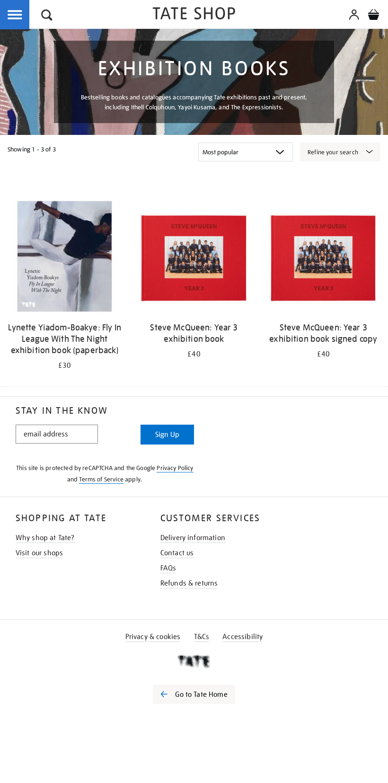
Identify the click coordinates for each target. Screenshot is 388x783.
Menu (15, 15)
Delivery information (192, 538)
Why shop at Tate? (45, 538)
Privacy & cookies (153, 636)
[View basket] (373, 16)
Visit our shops (39, 553)
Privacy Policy (175, 468)
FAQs (168, 568)
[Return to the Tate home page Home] (194, 15)
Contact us (177, 553)
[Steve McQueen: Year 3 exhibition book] (193, 258)
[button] (47, 16)
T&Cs (202, 636)
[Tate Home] (194, 661)
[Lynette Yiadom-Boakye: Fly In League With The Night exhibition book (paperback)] (64, 258)
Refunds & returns (189, 583)
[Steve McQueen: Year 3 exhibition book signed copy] (323, 258)
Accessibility (242, 636)
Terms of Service (101, 479)
